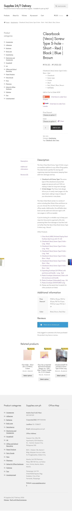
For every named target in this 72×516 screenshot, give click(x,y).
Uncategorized (10, 98)
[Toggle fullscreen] (7, 512)
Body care (9, 51)
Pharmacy (9, 84)
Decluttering (14, 22)
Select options (28, 375)
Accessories (9, 42)
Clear (62, 121)
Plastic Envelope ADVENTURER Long (53, 283)
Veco (57, 140)
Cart (42, 15)
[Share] (11, 512)
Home (7, 22)
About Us (15, 15)
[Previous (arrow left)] (2, 515)
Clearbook (49, 140)
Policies (24, 15)
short (54, 140)
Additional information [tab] (24, 168)
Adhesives (9, 45)
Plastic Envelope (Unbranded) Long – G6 (55, 280)
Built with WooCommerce (18, 500)
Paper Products (10, 74)
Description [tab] (24, 161)
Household (9, 63)
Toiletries (8, 92)
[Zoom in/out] (2, 512)
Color (45, 119)
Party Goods (9, 77)
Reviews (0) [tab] (24, 175)
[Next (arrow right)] (7, 515)
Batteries (8, 48)
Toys (7, 95)
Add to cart (56, 128)
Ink (7, 66)
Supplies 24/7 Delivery (17, 6)
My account (34, 15)
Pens (7, 81)
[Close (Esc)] (16, 512)
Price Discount (47, 112)
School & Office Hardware (14, 464)
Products (6, 15)
